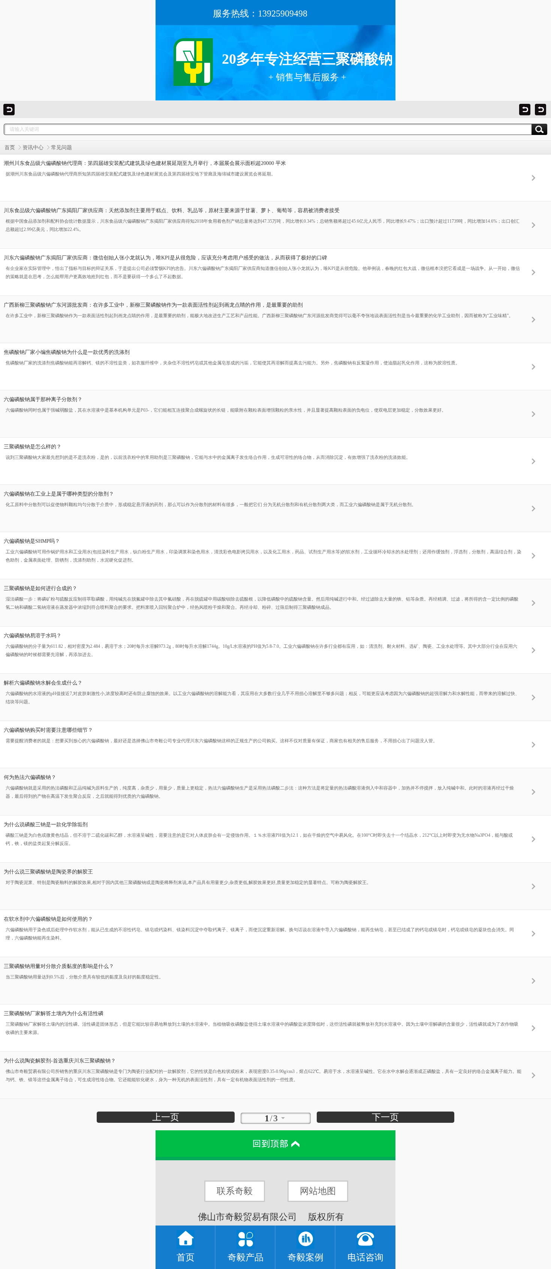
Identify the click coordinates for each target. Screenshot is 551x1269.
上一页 (165, 1117)
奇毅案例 (305, 1257)
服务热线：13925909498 (260, 13)
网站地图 (318, 1191)
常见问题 (61, 147)
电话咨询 (365, 1257)
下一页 (385, 1117)
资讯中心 (32, 147)
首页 (9, 147)
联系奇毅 (235, 1191)
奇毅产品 (246, 1257)
